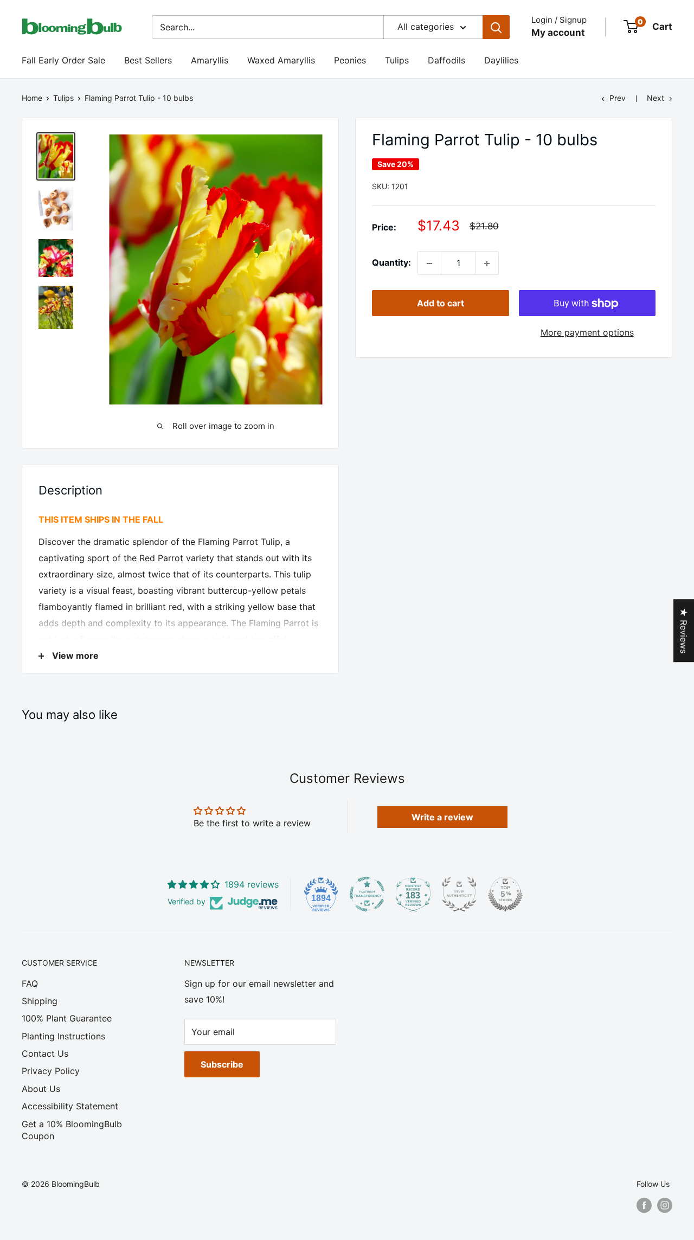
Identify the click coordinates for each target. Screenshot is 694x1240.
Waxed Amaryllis (281, 60)
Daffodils (446, 60)
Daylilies (501, 60)
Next (655, 97)
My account (558, 32)
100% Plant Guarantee (67, 1018)
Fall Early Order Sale (63, 60)
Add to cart (440, 303)
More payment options (587, 332)
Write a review (442, 817)
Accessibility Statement (70, 1106)
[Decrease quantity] (429, 263)
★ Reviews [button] (683, 630)
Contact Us (45, 1053)
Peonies (350, 60)
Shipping (39, 1000)
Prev (617, 97)
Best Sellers (148, 60)
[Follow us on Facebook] (644, 1205)
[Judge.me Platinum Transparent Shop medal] (367, 894)
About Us (41, 1088)
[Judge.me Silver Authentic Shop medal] (459, 894)
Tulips (397, 60)
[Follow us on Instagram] (664, 1205)
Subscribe (222, 1064)
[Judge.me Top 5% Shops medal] (505, 894)
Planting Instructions (63, 1036)
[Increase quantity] (486, 263)
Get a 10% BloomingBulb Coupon (72, 1130)
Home (32, 97)
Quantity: (391, 263)
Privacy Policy (51, 1070)
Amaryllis (209, 60)
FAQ (30, 983)
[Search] (496, 27)
